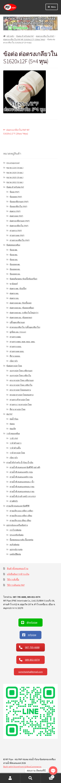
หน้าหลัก (10, 36)
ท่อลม (12, 423)
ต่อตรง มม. (14, 298)
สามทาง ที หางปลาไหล (20, 399)
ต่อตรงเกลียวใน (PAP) (45, 36)
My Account (10, 778)
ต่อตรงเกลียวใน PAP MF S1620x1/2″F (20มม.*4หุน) (24, 39)
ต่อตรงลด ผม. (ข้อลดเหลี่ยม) (22, 308)
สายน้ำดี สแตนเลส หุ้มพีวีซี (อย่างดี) (25, 467)
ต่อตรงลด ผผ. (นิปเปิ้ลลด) (21, 303)
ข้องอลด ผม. (15, 269)
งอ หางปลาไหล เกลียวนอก (21, 370)
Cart (47, 776)
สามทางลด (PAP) (17, 235)
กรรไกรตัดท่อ (15, 530)
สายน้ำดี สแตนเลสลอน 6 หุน (22, 491)
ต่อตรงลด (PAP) (16, 216)
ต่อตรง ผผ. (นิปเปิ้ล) (18, 288)
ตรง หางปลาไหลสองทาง (20, 390)
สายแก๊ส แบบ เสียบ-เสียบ (20, 520)
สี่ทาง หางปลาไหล (17, 409)
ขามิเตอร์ (14, 283)
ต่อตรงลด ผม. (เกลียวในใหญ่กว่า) (24, 312)
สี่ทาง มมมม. (15, 356)
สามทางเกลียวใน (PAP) (20, 240)
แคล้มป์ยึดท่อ (15, 554)
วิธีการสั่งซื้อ (13, 579)
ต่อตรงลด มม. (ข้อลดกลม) (21, 317)
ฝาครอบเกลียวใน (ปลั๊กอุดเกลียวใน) (25, 327)
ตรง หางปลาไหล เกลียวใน (21, 385)
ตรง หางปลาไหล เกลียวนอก (22, 380)
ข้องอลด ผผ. (15, 264)
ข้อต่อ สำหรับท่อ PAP (25, 36)
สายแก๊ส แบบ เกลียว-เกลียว (21, 510)
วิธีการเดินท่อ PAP (16, 585)
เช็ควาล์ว (14, 361)
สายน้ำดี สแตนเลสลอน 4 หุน (22, 486)
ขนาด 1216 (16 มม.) (14, 167)
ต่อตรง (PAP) (15, 211)
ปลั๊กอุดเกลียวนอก (17, 322)
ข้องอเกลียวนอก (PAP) (19, 201)
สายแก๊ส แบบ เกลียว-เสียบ (21, 515)
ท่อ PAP (9, 414)
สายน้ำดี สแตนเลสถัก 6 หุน (21, 477)
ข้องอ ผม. (14, 254)
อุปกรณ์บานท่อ (16, 549)
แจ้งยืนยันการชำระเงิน (18, 574)
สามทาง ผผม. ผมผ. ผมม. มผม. (22, 341)
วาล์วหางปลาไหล (17, 452)
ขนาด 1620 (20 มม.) (14, 172)
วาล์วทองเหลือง (13, 433)
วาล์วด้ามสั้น (15, 448)
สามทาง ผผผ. (15, 337)
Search (30, 778)
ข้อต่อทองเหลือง (13, 245)
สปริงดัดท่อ (14, 544)
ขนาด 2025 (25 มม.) (14, 177)
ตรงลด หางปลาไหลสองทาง (21, 394)
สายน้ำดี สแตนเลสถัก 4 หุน (21, 472)
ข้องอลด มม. (15, 274)
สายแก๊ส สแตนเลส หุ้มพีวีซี (17, 506)
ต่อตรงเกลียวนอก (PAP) (20, 221)
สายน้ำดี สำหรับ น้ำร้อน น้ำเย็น (19, 462)
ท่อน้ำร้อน (14, 419)
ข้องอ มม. (14, 259)
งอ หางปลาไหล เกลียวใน (20, 375)
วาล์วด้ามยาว (15, 443)
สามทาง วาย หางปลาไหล (21, 404)
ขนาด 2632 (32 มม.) (14, 182)
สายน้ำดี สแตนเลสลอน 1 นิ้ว (22, 481)
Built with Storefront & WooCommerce (22, 766)
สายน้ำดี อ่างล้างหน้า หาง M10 (23, 496)
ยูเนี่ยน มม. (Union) (18, 332)
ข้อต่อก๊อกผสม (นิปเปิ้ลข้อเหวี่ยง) (23, 279)
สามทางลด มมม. (17, 351)
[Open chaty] (53, 770)
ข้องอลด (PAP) (16, 196)
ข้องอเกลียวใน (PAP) (18, 206)
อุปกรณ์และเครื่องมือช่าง (17, 525)
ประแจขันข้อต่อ (16, 535)
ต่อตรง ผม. (14, 293)
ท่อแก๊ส (13, 428)
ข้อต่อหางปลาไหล (14, 366)
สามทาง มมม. (16, 346)
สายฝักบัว (14, 501)
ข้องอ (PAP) (14, 192)
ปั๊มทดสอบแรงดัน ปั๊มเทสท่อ (21, 539)
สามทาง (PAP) (16, 230)
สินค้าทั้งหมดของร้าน (17, 568)
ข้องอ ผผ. (14, 250)
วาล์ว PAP (14, 438)
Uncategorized (12, 163)
